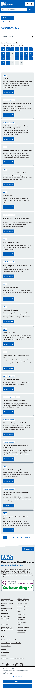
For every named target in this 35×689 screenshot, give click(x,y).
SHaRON (3, 655)
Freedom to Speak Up (23, 607)
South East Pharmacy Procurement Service (12, 658)
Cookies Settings (17, 676)
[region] (17, 677)
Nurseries (3, 649)
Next (26, 537)
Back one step (9, 18)
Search (30, 9)
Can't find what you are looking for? (11, 643)
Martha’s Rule (21, 614)
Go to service (9, 93)
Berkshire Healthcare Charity (9, 640)
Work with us (5, 624)
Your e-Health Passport (24, 627)
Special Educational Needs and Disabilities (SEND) (7, 628)
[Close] (32, 669)
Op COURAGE (5, 652)
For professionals (22, 603)
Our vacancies (5, 621)
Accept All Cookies (17, 686)
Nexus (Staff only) (6, 646)
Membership (4, 613)
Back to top (29, 549)
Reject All (17, 681)
